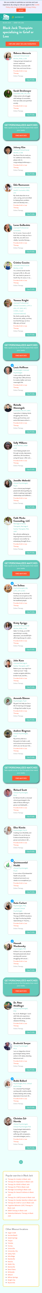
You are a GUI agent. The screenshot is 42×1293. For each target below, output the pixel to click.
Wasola (10, 1262)
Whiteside (11, 1272)
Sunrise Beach (12, 1235)
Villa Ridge (11, 1256)
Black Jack (7, 23)
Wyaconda (11, 1283)
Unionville (11, 1248)
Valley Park (11, 1254)
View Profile (30, 80)
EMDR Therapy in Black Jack (17, 1210)
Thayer (10, 1241)
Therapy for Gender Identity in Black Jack (22, 1200)
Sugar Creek (12, 1233)
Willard (10, 1275)
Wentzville (11, 1267)
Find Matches (21, 135)
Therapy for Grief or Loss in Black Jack (21, 1203)
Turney (10, 1246)
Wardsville (11, 1259)
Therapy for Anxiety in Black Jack (19, 1179)
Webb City (11, 1264)
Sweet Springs (12, 1238)
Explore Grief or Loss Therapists (22, 44)
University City (13, 1251)
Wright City (11, 1280)
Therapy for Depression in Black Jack (20, 1182)
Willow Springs (13, 1277)
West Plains (12, 1269)
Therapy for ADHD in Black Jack (19, 1184)
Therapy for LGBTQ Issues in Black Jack (21, 1197)
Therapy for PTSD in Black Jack (18, 1187)
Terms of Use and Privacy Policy (25, 7)
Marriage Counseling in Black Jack (19, 1189)
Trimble (10, 1243)
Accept (21, 10)
